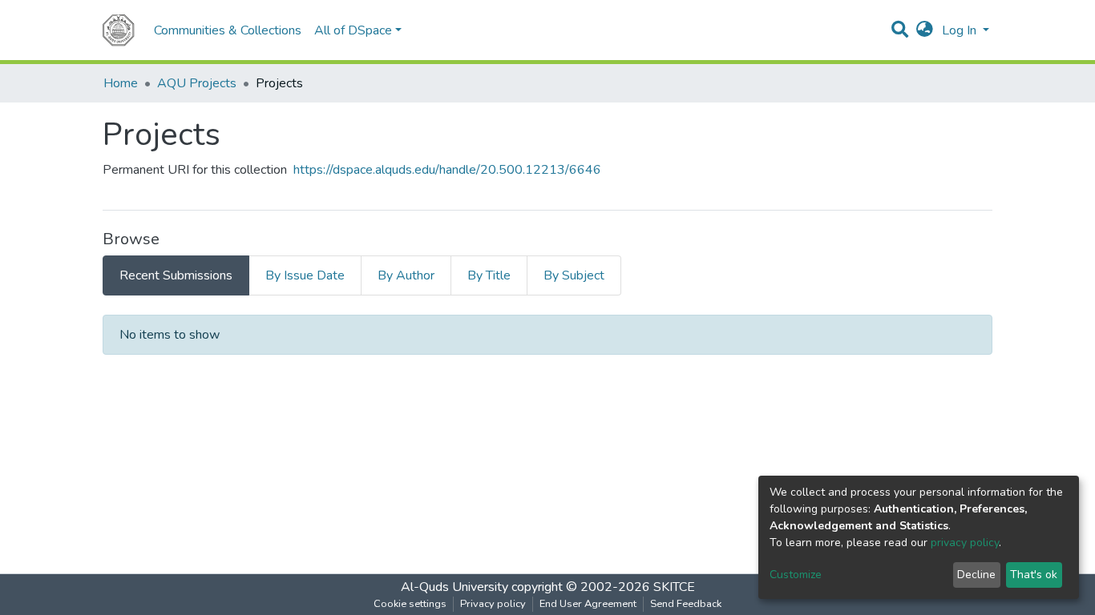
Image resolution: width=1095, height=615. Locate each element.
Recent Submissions (175, 275)
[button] (925, 30)
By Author (406, 275)
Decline (976, 574)
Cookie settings (410, 604)
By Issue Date (305, 275)
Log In (961, 30)
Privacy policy (493, 604)
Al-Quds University (454, 587)
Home (120, 83)
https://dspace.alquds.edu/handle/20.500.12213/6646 (447, 170)
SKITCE (674, 587)
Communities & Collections (227, 30)
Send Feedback (685, 604)
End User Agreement (587, 604)
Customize (796, 574)
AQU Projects (196, 83)
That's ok (1033, 574)
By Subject (573, 275)
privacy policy (965, 542)
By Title (489, 275)
